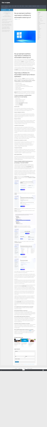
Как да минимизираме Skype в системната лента (24, 344)
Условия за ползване (29, 368)
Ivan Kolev (16, 19)
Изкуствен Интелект (40, 16)
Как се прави (6, 2)
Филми (38, 36)
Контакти (16, 368)
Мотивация (39, 24)
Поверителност (20, 368)
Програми (39, 29)
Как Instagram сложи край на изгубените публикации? (31, 344)
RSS (1, 370)
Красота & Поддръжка (40, 20)
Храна (38, 38)
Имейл (26, 356)
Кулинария (39, 22)
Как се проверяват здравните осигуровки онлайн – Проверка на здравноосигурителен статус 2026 (6, 28)
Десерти (39, 13)
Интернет (39, 17)
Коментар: (16, 351)
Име (15, 356)
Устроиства (39, 35)
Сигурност (39, 32)
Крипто (38, 21)
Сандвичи (39, 31)
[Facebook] (9, 9)
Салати (38, 30)
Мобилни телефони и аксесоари (41, 23)
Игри (38, 15)
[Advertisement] (25, 25)
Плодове (39, 27)
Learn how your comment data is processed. (29, 364)
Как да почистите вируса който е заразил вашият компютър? (17, 344)
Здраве (39, 14)
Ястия (38, 39)
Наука (38, 25)
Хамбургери (39, 37)
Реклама (25, 368)
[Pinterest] (44, 370)
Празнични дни (39, 28)
